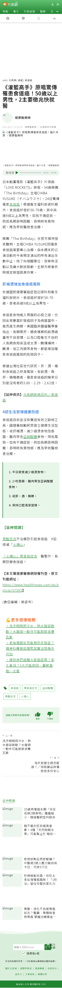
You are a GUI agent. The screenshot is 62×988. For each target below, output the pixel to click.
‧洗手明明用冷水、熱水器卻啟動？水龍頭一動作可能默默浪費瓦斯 (30, 631)
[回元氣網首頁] (13, 4)
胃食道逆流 (28, 556)
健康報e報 (33, 953)
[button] (57, 11)
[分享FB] (8, 18)
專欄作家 (42, 974)
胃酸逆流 (9, 538)
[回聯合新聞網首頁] (4, 4)
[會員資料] (52, 4)
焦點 (5, 11)
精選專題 (39, 968)
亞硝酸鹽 (30, 436)
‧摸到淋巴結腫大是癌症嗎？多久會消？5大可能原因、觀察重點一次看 (30, 665)
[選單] (58, 4)
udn (4, 80)
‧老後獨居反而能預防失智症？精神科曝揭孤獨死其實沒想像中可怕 (30, 648)
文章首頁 (30, 974)
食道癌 (14, 204)
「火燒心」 (11, 556)
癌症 (20, 80)
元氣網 (12, 80)
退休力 (18, 974)
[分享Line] (23, 18)
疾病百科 (52, 968)
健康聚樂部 (26, 968)
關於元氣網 (11, 968)
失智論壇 (29, 11)
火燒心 (18, 544)
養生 (16, 11)
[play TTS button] (17, 172)
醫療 (43, 11)
